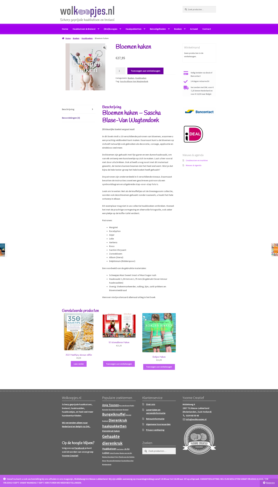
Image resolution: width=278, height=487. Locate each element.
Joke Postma (114, 453)
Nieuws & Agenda (193, 165)
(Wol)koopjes (110, 28)
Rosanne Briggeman (114, 461)
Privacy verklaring (155, 429)
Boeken (178, 28)
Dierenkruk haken (111, 431)
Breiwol (125, 410)
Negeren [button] (270, 482)
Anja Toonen (110, 405)
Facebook (79, 448)
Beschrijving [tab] (68, 109)
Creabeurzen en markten (197, 160)
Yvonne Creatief (70, 455)
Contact (206, 28)
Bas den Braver (124, 406)
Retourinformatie (155, 418)
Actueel (194, 28)
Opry (117, 457)
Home (65, 28)
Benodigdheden (158, 28)
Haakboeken (87, 38)
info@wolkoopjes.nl (196, 419)
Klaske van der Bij (126, 453)
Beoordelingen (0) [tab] (71, 117)
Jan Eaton (120, 449)
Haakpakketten (133, 28)
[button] (104, 47)
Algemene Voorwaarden (158, 424)
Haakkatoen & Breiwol (84, 28)
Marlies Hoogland (108, 457)
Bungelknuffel (113, 414)
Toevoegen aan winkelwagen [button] (119, 364)
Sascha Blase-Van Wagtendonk (134, 81)
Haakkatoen (109, 448)
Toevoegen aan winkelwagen (145, 70)
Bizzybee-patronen (115, 410)
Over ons (150, 404)
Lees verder (79, 364)
